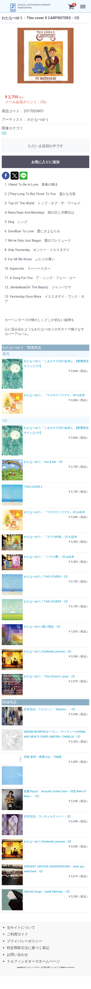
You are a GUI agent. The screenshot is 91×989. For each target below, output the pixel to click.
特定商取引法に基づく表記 (28, 948)
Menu (83, 4)
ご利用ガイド (17, 934)
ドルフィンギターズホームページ (33, 961)
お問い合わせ (17, 954)
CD (4, 133)
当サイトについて (21, 927)
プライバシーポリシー (24, 941)
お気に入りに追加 (45, 162)
